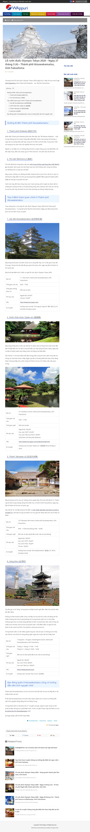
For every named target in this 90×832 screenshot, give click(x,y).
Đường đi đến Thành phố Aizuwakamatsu (19, 92)
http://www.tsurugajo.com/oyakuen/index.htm (34, 442)
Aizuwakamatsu (33, 721)
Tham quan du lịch (18, 20)
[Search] (86, 1)
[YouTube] (73, 1)
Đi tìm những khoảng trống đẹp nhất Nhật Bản (80, 112)
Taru (56, 725)
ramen (55, 721)
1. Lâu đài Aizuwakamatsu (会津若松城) (20, 103)
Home (8, 20)
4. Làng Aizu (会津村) (15, 111)
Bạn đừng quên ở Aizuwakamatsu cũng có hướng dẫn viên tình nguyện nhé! (29, 114)
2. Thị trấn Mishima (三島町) (17, 98)
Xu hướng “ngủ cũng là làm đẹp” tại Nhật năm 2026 (80, 127)
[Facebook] (71, 1)
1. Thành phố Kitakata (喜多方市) (18, 95)
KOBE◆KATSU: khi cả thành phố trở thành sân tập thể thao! (36, 748)
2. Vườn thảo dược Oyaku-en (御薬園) (19, 106)
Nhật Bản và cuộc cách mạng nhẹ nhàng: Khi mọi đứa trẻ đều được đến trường (80, 141)
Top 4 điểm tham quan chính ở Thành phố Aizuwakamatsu (24, 100)
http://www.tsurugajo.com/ (29, 302)
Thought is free (54, 827)
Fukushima (42, 721)
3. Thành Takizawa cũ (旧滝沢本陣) (18, 108)
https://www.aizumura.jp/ (25, 670)
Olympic (49, 721)
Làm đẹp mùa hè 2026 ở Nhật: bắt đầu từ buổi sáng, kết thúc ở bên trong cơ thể (79, 98)
